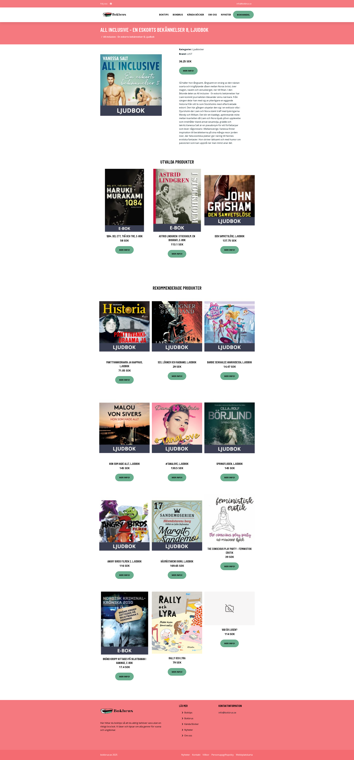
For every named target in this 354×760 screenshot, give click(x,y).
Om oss (188, 735)
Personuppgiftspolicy (222, 754)
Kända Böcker (195, 14)
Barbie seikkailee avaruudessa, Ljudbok (229, 362)
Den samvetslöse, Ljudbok (229, 236)
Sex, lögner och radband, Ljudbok (177, 362)
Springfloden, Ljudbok (229, 463)
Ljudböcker (198, 49)
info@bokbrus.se (244, 3)
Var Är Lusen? (229, 629)
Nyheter (226, 14)
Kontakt (196, 754)
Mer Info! (188, 70)
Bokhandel (243, 14)
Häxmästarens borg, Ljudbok (177, 561)
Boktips (164, 14)
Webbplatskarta (244, 754)
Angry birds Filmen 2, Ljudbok (124, 561)
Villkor (206, 754)
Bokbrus (178, 14)
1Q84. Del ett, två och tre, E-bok (124, 236)
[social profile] (111, 3)
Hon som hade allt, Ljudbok (124, 463)
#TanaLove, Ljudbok (177, 463)
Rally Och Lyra (177, 658)
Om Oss (212, 14)
